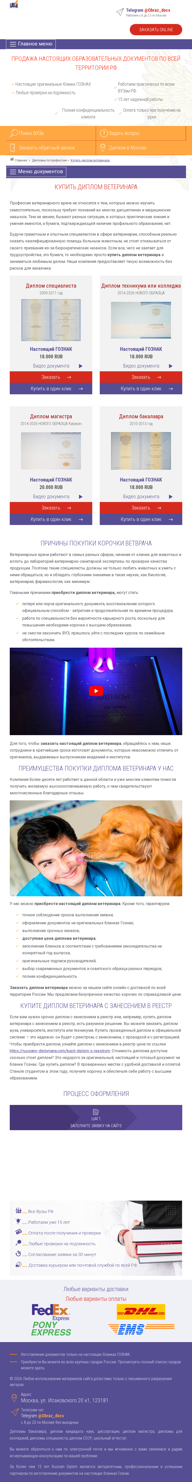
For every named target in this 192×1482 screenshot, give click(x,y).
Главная (21, 160)
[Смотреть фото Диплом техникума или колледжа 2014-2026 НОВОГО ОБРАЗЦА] (141, 320)
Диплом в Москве (127, 148)
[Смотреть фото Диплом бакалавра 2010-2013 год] (141, 450)
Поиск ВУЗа (31, 133)
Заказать (51, 377)
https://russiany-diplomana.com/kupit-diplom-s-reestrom (60, 1050)
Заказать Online (156, 29)
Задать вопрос (124, 133)
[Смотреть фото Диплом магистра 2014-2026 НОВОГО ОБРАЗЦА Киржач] (51, 450)
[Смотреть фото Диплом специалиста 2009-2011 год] (51, 320)
